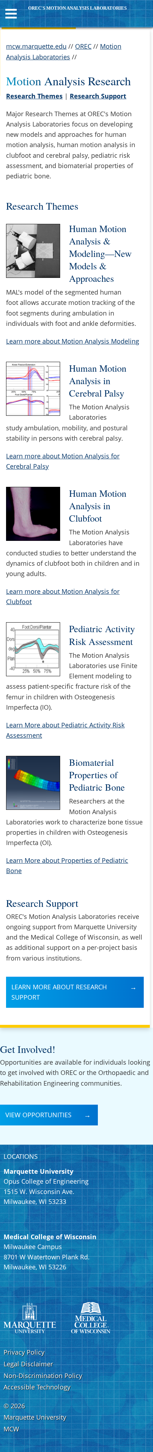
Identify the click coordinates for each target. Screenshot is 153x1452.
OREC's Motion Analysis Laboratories (77, 8)
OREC (83, 46)
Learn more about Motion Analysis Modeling (72, 341)
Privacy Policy (24, 1352)
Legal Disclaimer (28, 1364)
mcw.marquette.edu (36, 46)
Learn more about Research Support (59, 992)
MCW (11, 1429)
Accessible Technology (37, 1387)
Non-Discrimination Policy (43, 1375)
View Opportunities (38, 1114)
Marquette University (35, 1417)
